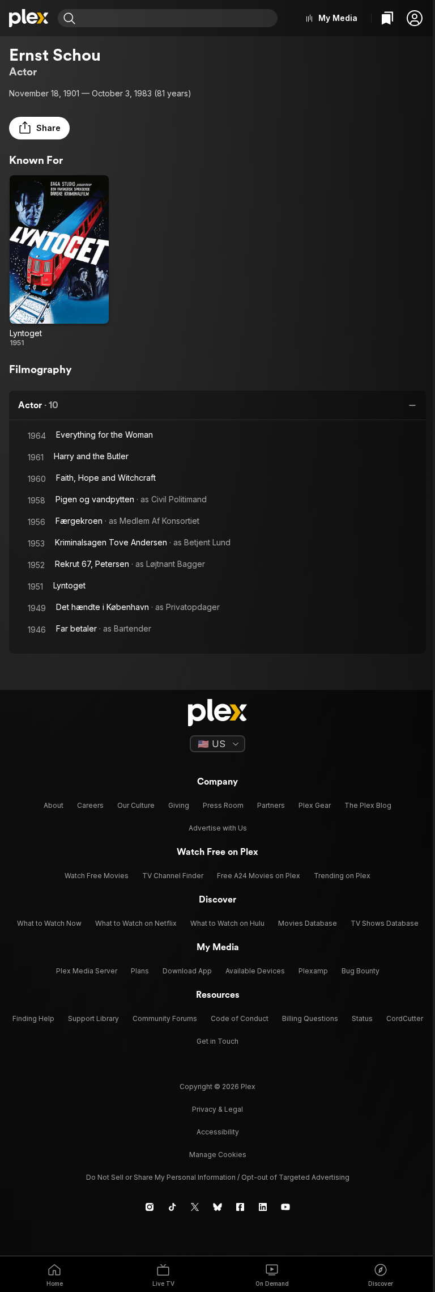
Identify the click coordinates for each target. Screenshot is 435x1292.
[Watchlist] (387, 18)
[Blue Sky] (217, 1207)
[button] (414, 18)
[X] (195, 1207)
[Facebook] (240, 1207)
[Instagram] (149, 1207)
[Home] (29, 18)
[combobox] (178, 18)
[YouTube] (285, 1207)
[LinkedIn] (262, 1207)
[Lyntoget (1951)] (59, 261)
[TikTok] (172, 1207)
